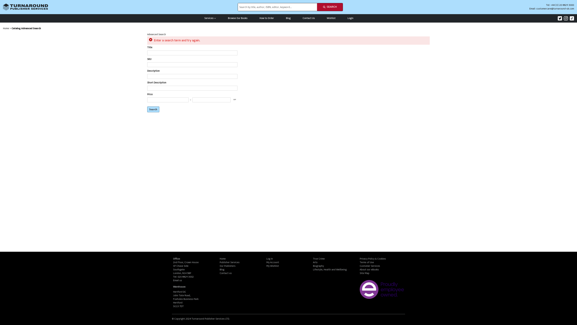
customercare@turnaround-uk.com (555, 9)
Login (350, 18)
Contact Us (309, 18)
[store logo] (25, 7)
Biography (318, 266)
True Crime (319, 259)
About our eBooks (369, 270)
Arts (315, 262)
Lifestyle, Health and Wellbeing (330, 270)
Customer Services (370, 266)
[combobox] (277, 7)
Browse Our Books (237, 18)
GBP (234, 99)
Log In (269, 259)
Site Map (364, 273)
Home (6, 28)
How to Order (266, 18)
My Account (272, 262)
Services (209, 18)
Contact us (226, 273)
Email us (177, 280)
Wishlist (331, 18)
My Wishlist (272, 266)
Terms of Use (367, 262)
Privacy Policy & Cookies (373, 259)
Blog (288, 18)
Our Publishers (227, 266)
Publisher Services (230, 262)
